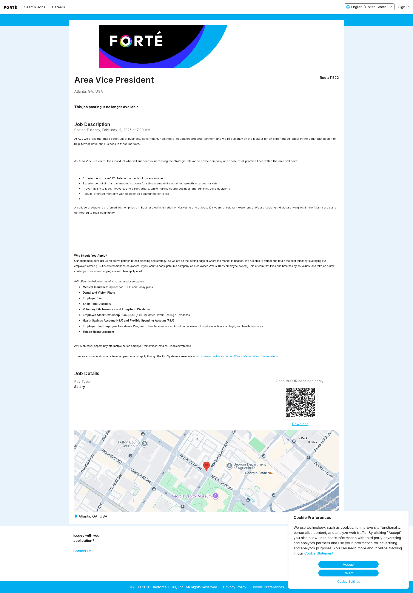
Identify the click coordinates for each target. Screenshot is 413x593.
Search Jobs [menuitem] (34, 7)
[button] (206, 471)
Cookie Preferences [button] (267, 587)
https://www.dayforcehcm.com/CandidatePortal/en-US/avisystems (237, 356)
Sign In (404, 7)
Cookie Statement (318, 553)
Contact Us (82, 551)
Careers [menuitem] (58, 7)
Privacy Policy (234, 587)
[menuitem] (10, 7)
